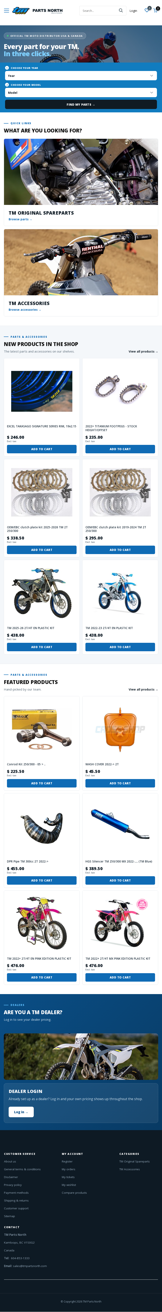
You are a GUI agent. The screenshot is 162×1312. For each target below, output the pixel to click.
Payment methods (16, 1193)
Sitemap (9, 1216)
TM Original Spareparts (134, 1161)
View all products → (143, 351)
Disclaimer (11, 1177)
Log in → (21, 1112)
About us (10, 1161)
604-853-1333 (20, 1258)
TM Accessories (129, 1169)
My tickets (68, 1177)
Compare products (74, 1193)
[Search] (121, 10)
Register (67, 1161)
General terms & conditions (22, 1169)
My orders (68, 1169)
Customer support (16, 1208)
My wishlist (69, 1185)
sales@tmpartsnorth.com (30, 1266)
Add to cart (42, 449)
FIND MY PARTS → (81, 104)
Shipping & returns (16, 1200)
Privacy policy (13, 1185)
